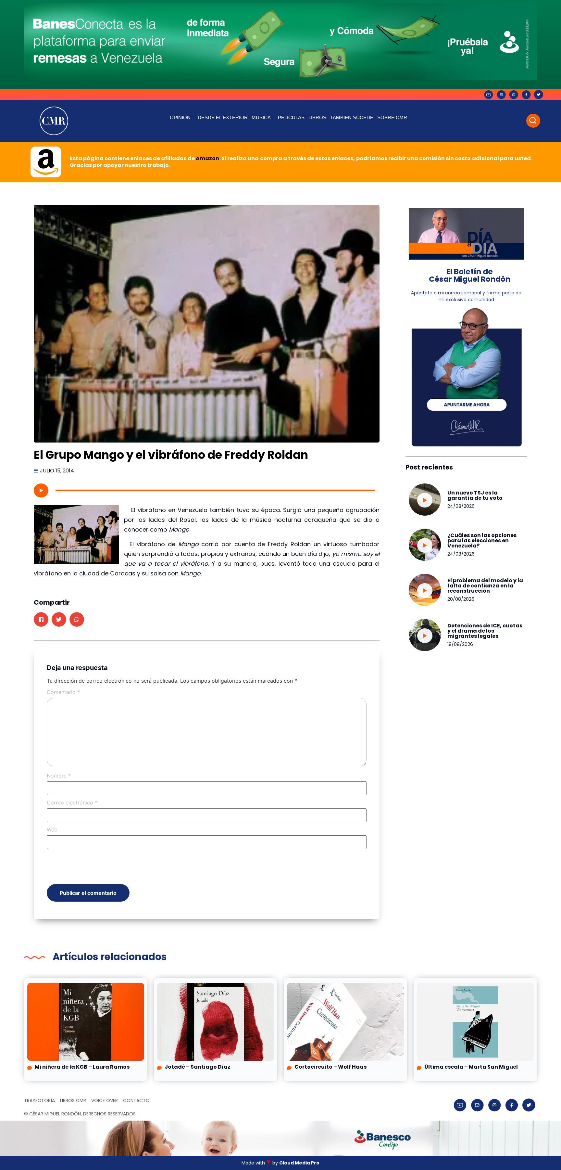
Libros (317, 117)
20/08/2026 (460, 599)
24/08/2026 (461, 506)
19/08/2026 (460, 644)
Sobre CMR (392, 117)
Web (52, 829)
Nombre (59, 775)
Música (261, 117)
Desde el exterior (223, 117)
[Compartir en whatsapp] (76, 619)
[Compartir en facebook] (41, 619)
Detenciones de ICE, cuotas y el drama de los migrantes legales (484, 631)
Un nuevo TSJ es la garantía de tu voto (475, 495)
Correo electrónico (72, 802)
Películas (291, 117)
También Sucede (351, 117)
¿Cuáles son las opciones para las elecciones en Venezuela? (482, 540)
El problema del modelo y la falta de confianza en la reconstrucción (485, 586)
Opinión (180, 117)
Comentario (63, 692)
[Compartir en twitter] (59, 619)
